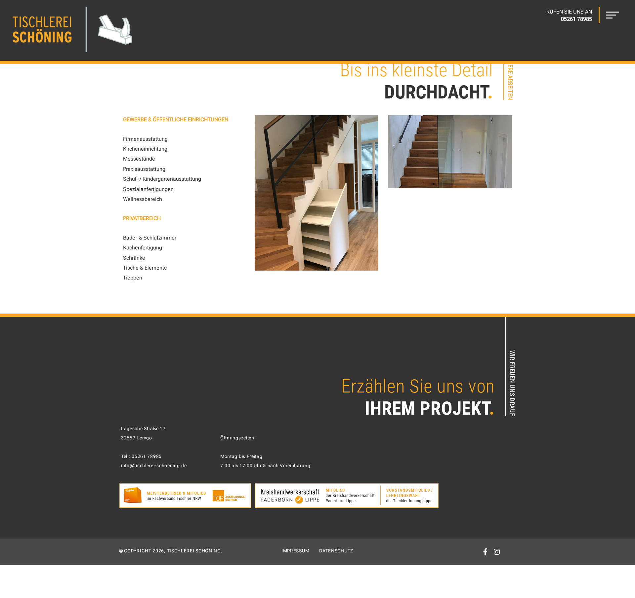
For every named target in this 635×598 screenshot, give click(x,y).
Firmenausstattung (145, 139)
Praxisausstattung (144, 169)
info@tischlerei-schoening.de (154, 465)
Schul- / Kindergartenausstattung (162, 179)
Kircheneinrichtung (145, 149)
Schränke (134, 258)
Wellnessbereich (142, 199)
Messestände (139, 159)
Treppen (132, 278)
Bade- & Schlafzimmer (149, 238)
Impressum (295, 550)
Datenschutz (336, 550)
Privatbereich (142, 218)
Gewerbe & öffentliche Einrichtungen (175, 119)
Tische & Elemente (145, 268)
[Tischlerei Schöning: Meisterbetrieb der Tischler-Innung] (72, 30)
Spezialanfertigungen (148, 189)
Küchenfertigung (142, 247)
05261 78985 (147, 456)
